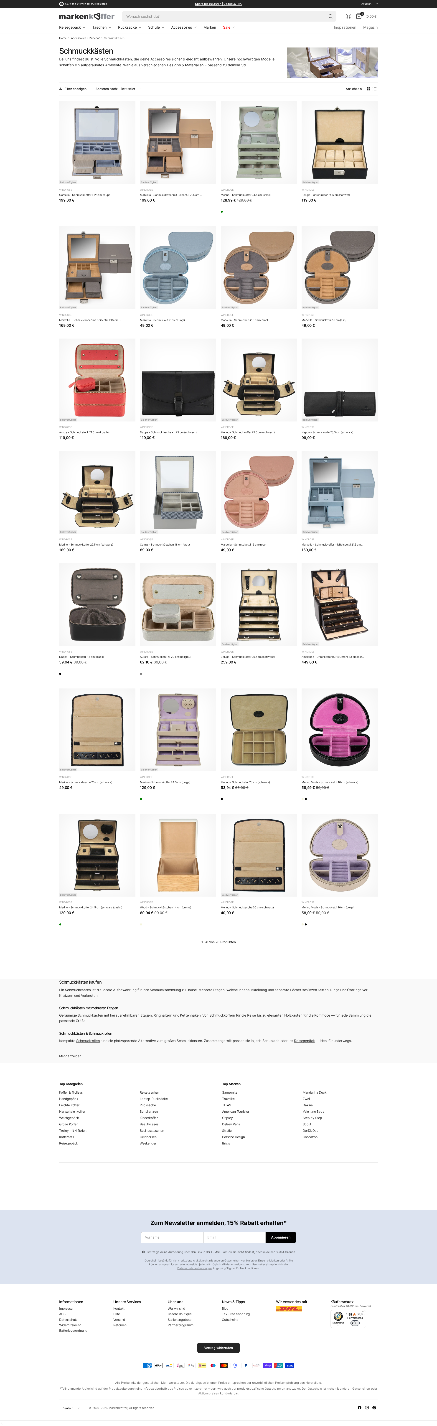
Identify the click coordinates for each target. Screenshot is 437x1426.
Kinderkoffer (149, 1118)
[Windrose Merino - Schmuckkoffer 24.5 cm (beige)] (178, 730)
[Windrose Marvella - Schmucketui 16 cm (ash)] (340, 268)
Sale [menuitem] (226, 27)
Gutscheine (230, 1319)
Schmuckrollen (88, 1041)
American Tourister (235, 1111)
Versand (119, 1319)
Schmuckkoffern (222, 1015)
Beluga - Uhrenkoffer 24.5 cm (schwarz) (326, 195)
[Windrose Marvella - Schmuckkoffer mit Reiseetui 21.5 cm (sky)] (340, 492)
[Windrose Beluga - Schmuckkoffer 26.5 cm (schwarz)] (259, 604)
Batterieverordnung (73, 1330)
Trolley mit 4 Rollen (72, 1130)
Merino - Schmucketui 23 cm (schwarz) (245, 782)
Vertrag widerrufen (218, 1348)
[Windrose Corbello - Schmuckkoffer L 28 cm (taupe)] (97, 143)
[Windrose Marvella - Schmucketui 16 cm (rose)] (259, 492)
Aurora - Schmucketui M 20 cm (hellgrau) (165, 656)
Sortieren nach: (107, 89)
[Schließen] (1, 1423)
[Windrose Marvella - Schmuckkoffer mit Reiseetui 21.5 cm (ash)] (97, 268)
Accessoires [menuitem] (181, 27)
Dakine (308, 1105)
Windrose (65, 189)
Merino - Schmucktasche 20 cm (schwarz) (85, 782)
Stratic (227, 1130)
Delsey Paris (231, 1124)
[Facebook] (359, 1407)
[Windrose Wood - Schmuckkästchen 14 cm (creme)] (178, 855)
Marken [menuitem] (209, 27)
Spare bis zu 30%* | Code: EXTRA (218, 3)
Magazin (370, 27)
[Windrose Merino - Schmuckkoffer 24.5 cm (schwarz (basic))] (97, 855)
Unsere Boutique (180, 1314)
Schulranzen (149, 1111)
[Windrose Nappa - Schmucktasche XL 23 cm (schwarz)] (178, 380)
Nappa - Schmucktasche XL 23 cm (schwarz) (168, 432)
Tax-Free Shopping (236, 1314)
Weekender (148, 1143)
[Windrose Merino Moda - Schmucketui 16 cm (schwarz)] (340, 730)
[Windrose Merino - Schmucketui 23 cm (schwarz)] (259, 730)
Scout (307, 1124)
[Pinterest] (374, 1407)
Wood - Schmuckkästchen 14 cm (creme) (165, 907)
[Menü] (363, 1313)
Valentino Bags (313, 1111)
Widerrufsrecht (70, 1325)
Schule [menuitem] (154, 27)
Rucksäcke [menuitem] (127, 27)
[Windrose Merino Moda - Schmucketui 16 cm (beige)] (307, 800)
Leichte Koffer (69, 1105)
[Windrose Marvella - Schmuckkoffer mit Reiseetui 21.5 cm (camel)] (178, 143)
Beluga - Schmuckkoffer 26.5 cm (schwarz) (248, 656)
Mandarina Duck (315, 1092)
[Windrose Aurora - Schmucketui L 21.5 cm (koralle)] (97, 380)
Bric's (226, 1143)
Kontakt (118, 1308)
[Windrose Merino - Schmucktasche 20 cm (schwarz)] (97, 730)
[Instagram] (367, 1407)
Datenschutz (68, 1319)
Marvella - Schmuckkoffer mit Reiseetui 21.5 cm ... (171, 195)
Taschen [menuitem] (99, 27)
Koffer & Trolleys (71, 1092)
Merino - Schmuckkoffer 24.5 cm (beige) (165, 782)
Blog (225, 1308)
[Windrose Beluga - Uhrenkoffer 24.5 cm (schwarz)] (340, 143)
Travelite (228, 1099)
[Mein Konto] (348, 16)
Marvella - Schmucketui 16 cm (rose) (243, 544)
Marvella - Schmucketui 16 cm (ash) (324, 320)
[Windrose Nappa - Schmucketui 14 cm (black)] (97, 604)
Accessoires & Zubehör (85, 38)
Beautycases (149, 1124)
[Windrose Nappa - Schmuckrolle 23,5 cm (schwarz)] (340, 380)
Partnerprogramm (181, 1325)
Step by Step (312, 1118)
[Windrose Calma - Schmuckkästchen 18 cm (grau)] (178, 492)
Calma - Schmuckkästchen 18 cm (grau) (165, 544)
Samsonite (229, 1092)
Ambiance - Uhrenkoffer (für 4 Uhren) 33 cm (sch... (333, 656)
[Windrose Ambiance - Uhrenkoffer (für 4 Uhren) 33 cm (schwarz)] (340, 604)
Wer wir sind (176, 1308)
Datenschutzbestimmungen (194, 1268)
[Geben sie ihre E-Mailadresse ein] (281, 1237)
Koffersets (66, 1137)
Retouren (120, 1325)
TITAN (226, 1105)
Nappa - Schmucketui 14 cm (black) (81, 656)
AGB (62, 1314)
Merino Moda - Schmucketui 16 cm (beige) (328, 907)
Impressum (67, 1308)
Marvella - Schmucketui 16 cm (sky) (162, 320)
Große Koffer (68, 1124)
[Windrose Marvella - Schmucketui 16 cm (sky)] (178, 268)
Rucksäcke (148, 1105)
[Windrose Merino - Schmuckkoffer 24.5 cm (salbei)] (259, 143)
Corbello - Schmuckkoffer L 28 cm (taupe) (85, 195)
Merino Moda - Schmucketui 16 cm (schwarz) (330, 782)
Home (62, 38)
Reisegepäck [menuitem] (70, 27)
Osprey (227, 1118)
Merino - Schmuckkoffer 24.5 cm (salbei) (246, 195)
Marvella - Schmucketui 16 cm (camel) (245, 320)
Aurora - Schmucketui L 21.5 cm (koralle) (84, 432)
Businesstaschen (152, 1130)
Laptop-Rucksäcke (154, 1099)
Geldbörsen (148, 1137)
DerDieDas (310, 1130)
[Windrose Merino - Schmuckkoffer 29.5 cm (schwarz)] (259, 380)
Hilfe (116, 1314)
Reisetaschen (149, 1092)
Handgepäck (68, 1099)
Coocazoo (310, 1137)
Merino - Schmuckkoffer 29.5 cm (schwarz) (248, 432)
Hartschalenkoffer (72, 1111)
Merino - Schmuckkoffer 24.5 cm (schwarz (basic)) (90, 907)
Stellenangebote (180, 1319)
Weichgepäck (69, 1118)
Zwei (306, 1099)
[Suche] (330, 16)
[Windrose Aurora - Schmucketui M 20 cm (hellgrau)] (178, 604)
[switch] (355, 1323)
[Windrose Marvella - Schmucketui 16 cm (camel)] (259, 268)
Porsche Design (233, 1137)
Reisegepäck (304, 1041)
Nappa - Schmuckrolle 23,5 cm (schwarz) (327, 432)
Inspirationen (345, 27)
